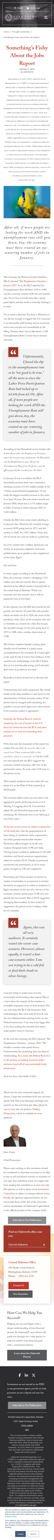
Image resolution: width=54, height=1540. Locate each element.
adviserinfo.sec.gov (27, 1505)
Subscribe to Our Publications (27, 1220)
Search (20, 8)
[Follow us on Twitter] (33, 1376)
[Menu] (46, 17)
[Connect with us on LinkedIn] (26, 1376)
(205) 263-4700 (26, 1276)
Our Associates (20, 1294)
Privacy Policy (10, 1516)
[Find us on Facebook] (20, 1376)
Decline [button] (33, 1534)
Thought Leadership (21, 32)
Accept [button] (20, 1534)
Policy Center (27, 1425)
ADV (27, 1430)
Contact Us (18, 1286)
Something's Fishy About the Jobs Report (22, 37)
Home (6, 32)
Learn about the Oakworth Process (27, 1355)
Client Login (34, 8)
